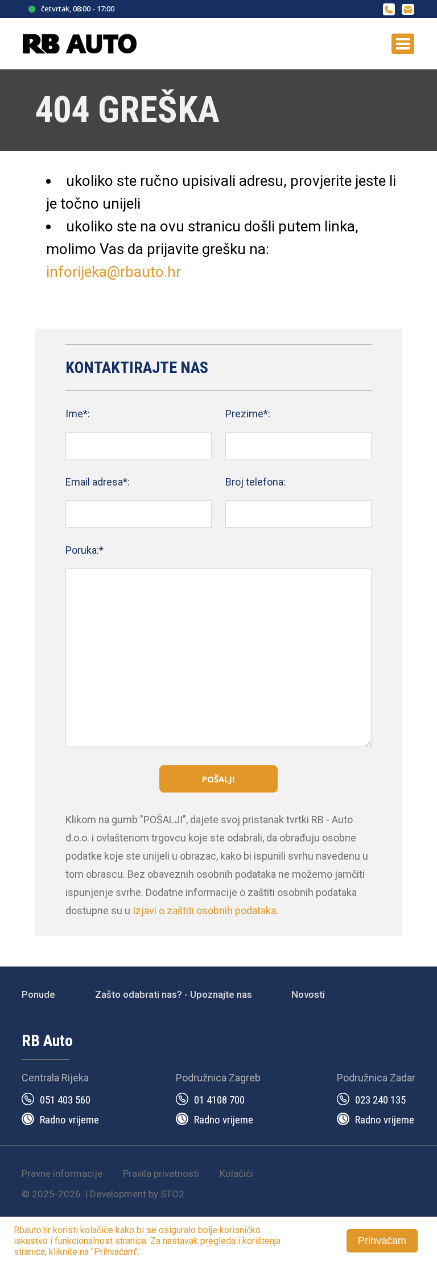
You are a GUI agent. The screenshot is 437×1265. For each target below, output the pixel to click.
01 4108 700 (219, 1099)
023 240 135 (380, 1099)
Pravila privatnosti (161, 1173)
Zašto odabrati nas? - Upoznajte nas (173, 994)
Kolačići (236, 1173)
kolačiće (96, 1230)
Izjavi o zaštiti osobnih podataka (204, 910)
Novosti (308, 994)
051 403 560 (65, 1099)
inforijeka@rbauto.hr (113, 271)
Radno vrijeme (69, 1119)
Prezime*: (247, 414)
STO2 (172, 1194)
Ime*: (77, 414)
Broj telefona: (255, 482)
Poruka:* (84, 550)
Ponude (38, 994)
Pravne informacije (62, 1173)
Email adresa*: (97, 482)
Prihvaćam (382, 1240)
